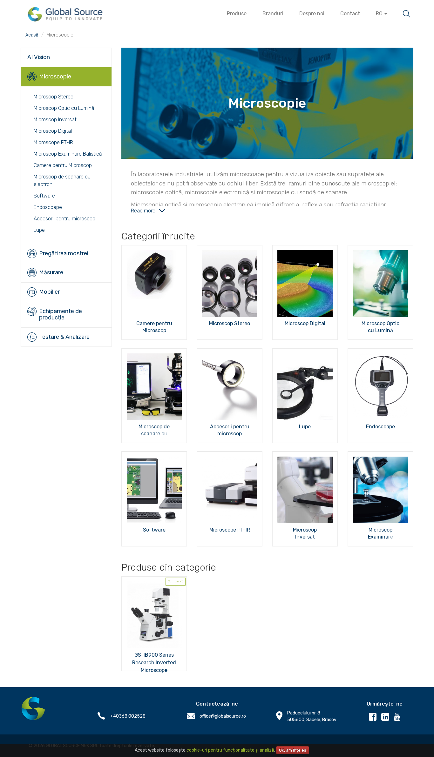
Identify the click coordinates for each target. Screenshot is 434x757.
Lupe (39, 230)
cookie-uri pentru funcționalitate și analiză (230, 750)
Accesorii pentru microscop (64, 219)
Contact (350, 13)
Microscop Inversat (55, 120)
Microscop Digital (53, 131)
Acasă (31, 35)
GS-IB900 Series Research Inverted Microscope (154, 662)
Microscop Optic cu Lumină (64, 108)
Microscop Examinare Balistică (68, 154)
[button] (66, 57)
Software (44, 196)
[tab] (66, 57)
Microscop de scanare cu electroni (154, 434)
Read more (143, 211)
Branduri (272, 13)
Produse (237, 13)
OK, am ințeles (292, 750)
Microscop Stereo (53, 97)
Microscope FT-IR (53, 142)
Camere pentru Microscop (63, 165)
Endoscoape (48, 207)
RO (380, 13)
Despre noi (311, 13)
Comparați (175, 581)
